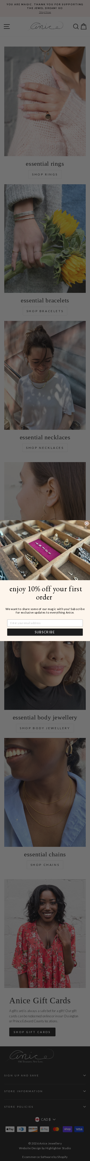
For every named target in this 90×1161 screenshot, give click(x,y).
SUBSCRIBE (45, 632)
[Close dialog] (86, 523)
